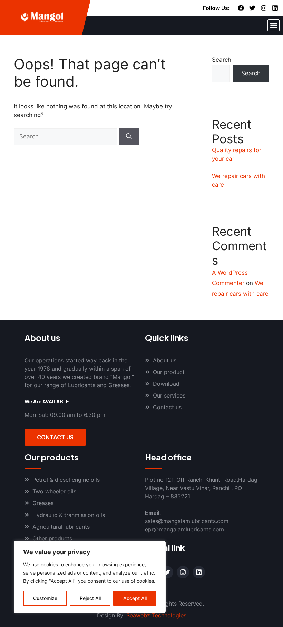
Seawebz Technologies (156, 615)
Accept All (135, 598)
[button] (273, 25)
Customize (45, 598)
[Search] (129, 136)
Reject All (90, 598)
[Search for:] (66, 136)
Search (221, 59)
